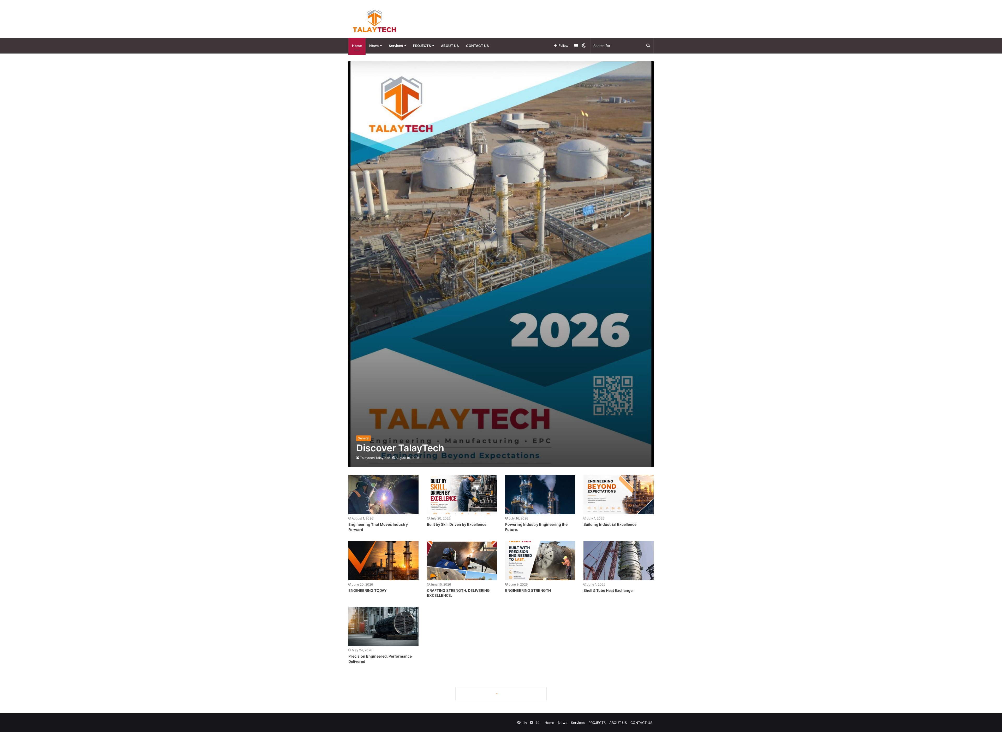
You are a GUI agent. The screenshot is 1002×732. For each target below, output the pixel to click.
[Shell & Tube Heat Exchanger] (618, 560)
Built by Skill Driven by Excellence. (457, 524)
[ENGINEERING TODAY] (383, 560)
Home (357, 46)
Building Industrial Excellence (609, 524)
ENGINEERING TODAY (367, 590)
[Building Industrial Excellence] (618, 494)
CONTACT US (477, 46)
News (374, 46)
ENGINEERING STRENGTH (528, 590)
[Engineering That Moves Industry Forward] (383, 494)
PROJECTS (422, 46)
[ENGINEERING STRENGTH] (540, 560)
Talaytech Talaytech (375, 458)
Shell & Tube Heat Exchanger (608, 590)
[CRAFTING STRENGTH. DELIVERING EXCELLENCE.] (462, 560)
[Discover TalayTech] (500, 264)
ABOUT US (450, 46)
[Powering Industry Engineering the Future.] (540, 494)
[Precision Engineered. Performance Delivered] (383, 626)
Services (396, 46)
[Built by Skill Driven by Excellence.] (462, 494)
